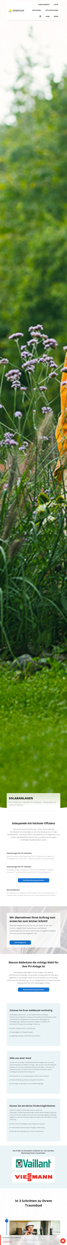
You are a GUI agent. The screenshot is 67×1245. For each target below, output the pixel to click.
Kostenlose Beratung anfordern (33, 880)
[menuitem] (56, 4)
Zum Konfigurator (20, 942)
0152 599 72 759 (7, 1242)
